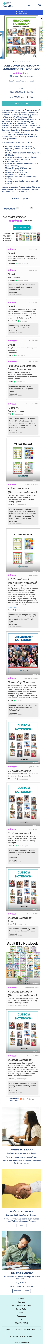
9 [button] (28, 61)
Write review (22, 227)
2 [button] (15, 61)
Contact (21, 1302)
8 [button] (26, 61)
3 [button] (17, 61)
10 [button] (29, 61)
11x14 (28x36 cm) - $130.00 (22, 97)
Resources (21, 1316)
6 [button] (22, 61)
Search (21, 1298)
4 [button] (19, 61)
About (21, 1312)
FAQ (21, 1319)
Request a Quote (21, 1291)
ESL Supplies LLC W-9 (21, 1305)
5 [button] (21, 61)
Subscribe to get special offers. (21, 1329)
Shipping (12, 81)
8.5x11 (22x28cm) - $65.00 (21, 92)
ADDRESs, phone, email (21, 1337)
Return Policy (21, 1309)
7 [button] (24, 61)
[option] (21, 12)
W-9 (21, 1225)
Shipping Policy (21, 1323)
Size (21, 88)
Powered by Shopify (21, 1342)
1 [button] (13, 61)
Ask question (27, 76)
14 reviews (15, 76)
